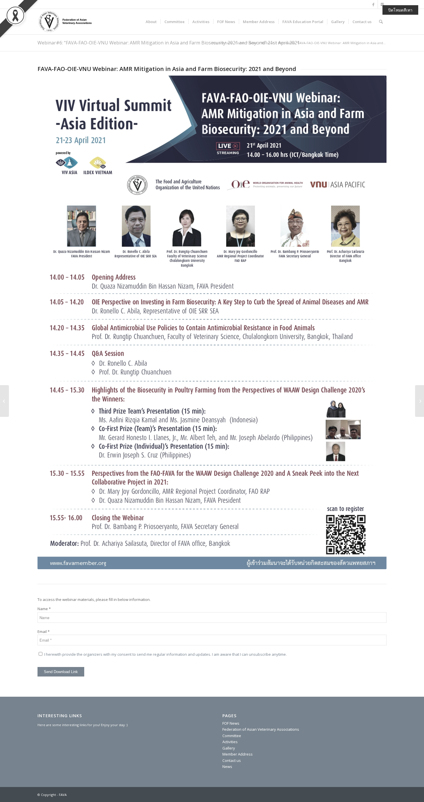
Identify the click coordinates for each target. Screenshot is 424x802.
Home (240, 43)
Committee (231, 735)
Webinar (267, 43)
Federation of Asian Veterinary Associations (260, 729)
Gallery (228, 748)
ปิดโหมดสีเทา (400, 10)
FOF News (230, 723)
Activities (230, 741)
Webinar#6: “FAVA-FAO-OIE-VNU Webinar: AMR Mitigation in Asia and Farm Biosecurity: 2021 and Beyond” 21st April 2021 (168, 43)
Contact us (231, 760)
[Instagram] (382, 4)
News (253, 43)
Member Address (237, 754)
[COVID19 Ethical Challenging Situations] (419, 401)
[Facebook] (373, 4)
